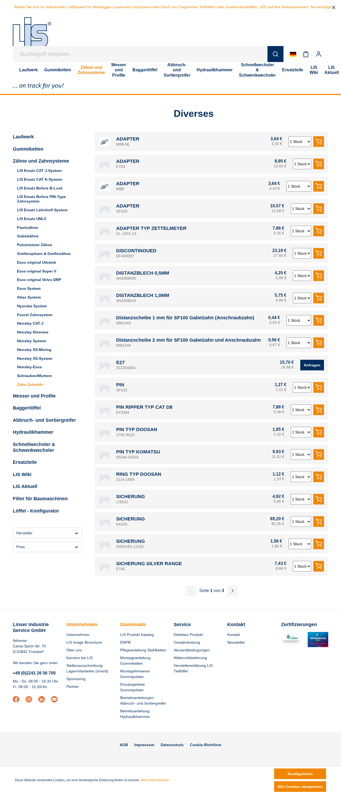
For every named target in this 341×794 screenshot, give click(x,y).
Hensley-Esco (29, 367)
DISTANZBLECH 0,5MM (142, 273)
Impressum (144, 745)
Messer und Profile (34, 396)
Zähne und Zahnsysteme (41, 161)
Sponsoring (76, 679)
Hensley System (31, 341)
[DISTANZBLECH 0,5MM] (104, 275)
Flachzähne (27, 227)
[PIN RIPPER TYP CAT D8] (104, 409)
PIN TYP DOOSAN (136, 429)
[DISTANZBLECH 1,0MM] (104, 298)
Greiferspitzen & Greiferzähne (44, 253)
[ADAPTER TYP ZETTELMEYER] (104, 231)
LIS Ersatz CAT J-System (39, 170)
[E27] (104, 365)
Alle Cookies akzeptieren (300, 786)
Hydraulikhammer (33, 432)
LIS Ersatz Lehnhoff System (42, 210)
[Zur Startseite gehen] (32, 35)
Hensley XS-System (34, 358)
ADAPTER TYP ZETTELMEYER (151, 228)
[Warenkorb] (328, 54)
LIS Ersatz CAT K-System (39, 179)
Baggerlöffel (27, 408)
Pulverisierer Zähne (34, 245)
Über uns (74, 650)
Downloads (133, 624)
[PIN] (104, 387)
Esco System (28, 288)
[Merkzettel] (305, 54)
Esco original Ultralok (36, 262)
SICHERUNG (130, 496)
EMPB (125, 642)
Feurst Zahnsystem (34, 315)
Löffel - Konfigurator (36, 511)
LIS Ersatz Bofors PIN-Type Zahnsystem (41, 199)
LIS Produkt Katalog (137, 634)
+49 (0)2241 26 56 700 (34, 673)
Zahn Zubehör (30, 384)
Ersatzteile (25, 462)
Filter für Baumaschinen (40, 498)
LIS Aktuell (25, 486)
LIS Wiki (22, 474)
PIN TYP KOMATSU (138, 451)
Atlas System (29, 297)
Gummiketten (28, 149)
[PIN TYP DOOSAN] (104, 432)
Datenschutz (172, 745)
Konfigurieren (300, 774)
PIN (120, 384)
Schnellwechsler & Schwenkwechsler (34, 447)
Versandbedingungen (192, 650)
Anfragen (312, 365)
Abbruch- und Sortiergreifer (44, 420)
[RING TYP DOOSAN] (104, 477)
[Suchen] (275, 54)
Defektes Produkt (188, 634)
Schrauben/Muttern (34, 376)
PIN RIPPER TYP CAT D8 (144, 407)
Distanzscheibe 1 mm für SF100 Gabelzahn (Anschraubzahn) (185, 317)
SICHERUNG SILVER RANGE (149, 563)
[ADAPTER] (104, 141)
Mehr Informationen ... (156, 780)
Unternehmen (81, 624)
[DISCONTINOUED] (104, 253)
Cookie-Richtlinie (205, 745)
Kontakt (233, 634)
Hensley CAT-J (30, 323)
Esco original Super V (36, 271)
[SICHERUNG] (104, 499)
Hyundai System (32, 306)
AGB (124, 745)
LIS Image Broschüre (84, 642)
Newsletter (236, 642)
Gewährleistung (187, 642)
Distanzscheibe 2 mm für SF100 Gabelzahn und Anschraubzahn (188, 340)
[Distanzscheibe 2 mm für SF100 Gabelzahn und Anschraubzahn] (104, 342)
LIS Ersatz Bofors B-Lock (40, 188)
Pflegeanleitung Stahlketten (143, 650)
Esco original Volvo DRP (39, 280)
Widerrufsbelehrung (190, 658)
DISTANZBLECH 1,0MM (142, 295)
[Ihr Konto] (318, 54)
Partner (72, 686)
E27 (120, 362)
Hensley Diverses (32, 332)
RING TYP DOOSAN (138, 474)
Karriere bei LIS (79, 658)
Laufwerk (23, 136)
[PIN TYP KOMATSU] (104, 454)
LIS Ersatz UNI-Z (31, 219)
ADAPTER (127, 139)
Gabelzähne (28, 236)
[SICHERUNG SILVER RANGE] (104, 566)
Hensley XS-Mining (34, 350)
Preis (20, 547)
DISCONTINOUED (136, 250)
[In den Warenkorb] (318, 141)
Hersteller (24, 533)
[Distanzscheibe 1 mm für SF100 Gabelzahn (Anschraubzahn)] (104, 320)
